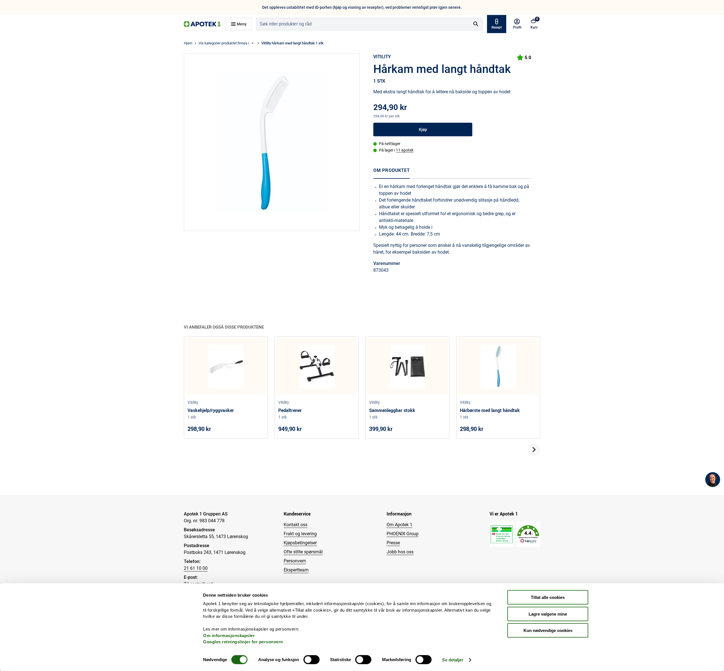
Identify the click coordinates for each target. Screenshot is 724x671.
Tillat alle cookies (548, 597)
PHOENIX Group (403, 533)
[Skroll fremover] (534, 449)
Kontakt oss (295, 524)
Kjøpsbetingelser (300, 542)
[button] (528, 534)
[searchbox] (363, 24)
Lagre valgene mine (548, 613)
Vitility (382, 56)
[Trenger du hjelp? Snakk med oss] (713, 479)
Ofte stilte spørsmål (303, 552)
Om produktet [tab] (391, 170)
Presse (393, 542)
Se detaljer (452, 659)
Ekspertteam (296, 570)
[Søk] (476, 24)
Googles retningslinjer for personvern (243, 641)
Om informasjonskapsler (229, 635)
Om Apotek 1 (399, 524)
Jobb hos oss (400, 552)
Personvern (295, 561)
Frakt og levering (300, 533)
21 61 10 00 (196, 568)
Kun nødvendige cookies (547, 630)
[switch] (311, 659)
